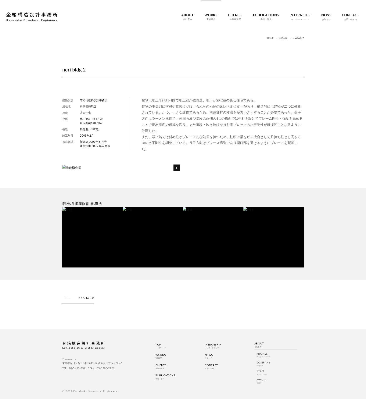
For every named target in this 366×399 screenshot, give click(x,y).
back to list (86, 298)
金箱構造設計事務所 (31, 17)
